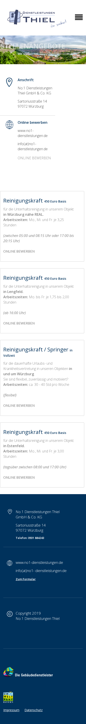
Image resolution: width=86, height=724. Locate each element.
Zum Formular (26, 579)
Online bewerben (19, 323)
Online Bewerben (19, 251)
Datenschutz (33, 710)
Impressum (11, 710)
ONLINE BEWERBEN (34, 158)
